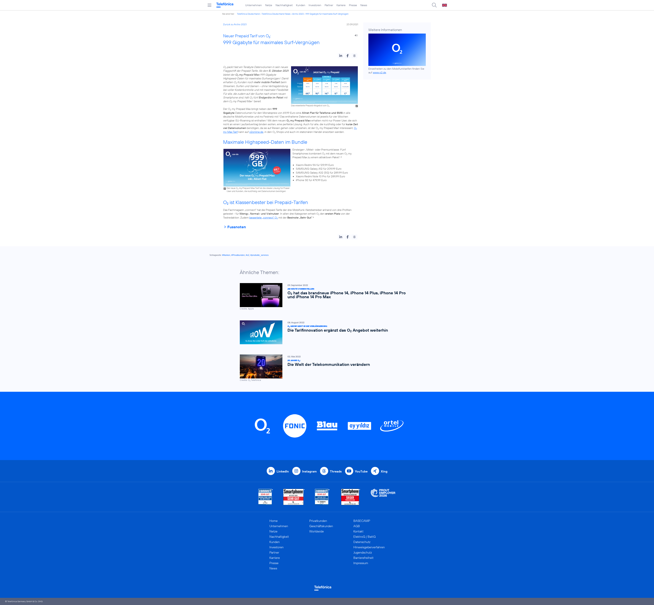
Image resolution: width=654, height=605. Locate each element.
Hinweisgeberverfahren (369, 547)
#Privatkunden (238, 255)
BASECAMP (361, 521)
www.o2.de (379, 72)
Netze (268, 5)
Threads (336, 471)
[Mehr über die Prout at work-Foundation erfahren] (383, 497)
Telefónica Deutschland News (276, 13)
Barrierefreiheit (363, 558)
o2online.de (256, 132)
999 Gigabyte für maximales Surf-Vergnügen (327, 13)
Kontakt (358, 531)
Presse (353, 5)
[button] (341, 55)
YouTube (361, 471)
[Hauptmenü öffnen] (209, 5)
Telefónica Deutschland (248, 13)
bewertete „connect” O (263, 217)
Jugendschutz (362, 552)
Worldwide (316, 531)
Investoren (315, 5)
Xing (384, 471)
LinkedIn (283, 471)
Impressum (360, 563)
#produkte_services (259, 255)
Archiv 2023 (298, 13)
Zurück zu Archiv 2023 (235, 24)
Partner (329, 5)
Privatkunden (318, 521)
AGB (356, 526)
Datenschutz (361, 542)
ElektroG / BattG (364, 537)
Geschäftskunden (321, 526)
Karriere (341, 5)
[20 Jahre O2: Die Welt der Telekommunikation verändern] (325, 368)
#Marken (226, 255)
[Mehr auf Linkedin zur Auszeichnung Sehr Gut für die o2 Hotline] (322, 497)
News (363, 5)
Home (273, 521)
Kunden (300, 5)
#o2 (247, 255)
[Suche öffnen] (434, 5)
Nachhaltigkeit (284, 5)
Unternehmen (253, 5)
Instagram (309, 471)
